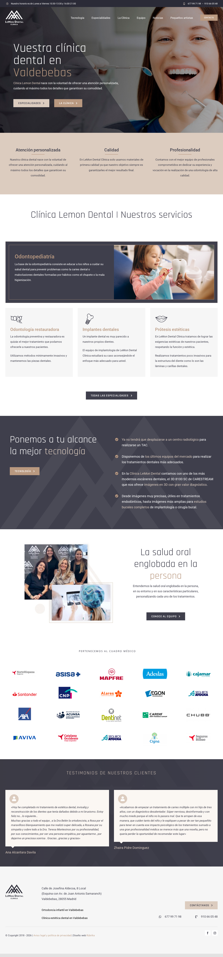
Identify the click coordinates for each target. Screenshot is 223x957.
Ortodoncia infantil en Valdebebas (62, 910)
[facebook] (207, 933)
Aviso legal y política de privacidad (52, 935)
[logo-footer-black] (14, 885)
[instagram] (215, 933)
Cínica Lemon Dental (26, 83)
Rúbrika (91, 935)
